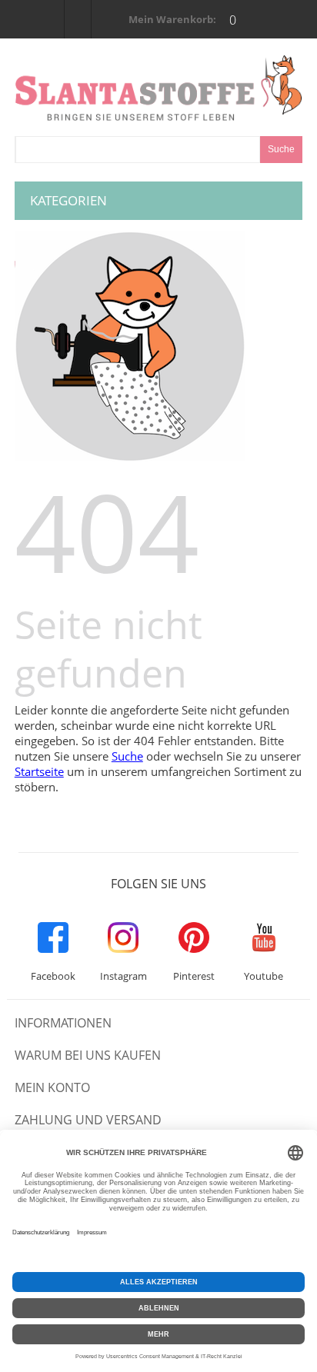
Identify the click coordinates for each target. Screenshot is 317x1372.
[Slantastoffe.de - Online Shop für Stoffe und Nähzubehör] (158, 88)
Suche (127, 756)
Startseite (39, 771)
